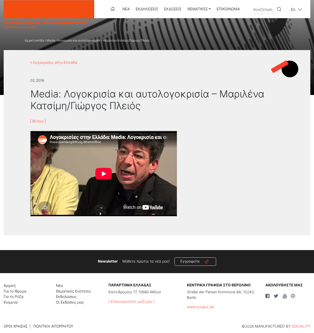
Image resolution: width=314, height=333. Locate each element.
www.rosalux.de (200, 307)
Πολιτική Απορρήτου (53, 326)
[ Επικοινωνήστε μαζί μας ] (131, 301)
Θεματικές (197, 9)
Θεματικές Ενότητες (73, 291)
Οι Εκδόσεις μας (70, 302)
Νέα (126, 9)
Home (112, 8)
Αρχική (10, 285)
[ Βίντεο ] (38, 121)
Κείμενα (11, 302)
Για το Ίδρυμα (15, 291)
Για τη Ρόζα (14, 296)
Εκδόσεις (173, 9)
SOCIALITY (301, 326)
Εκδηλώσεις (147, 9)
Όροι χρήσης (15, 326)
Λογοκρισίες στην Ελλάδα (54, 62)
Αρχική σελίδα (34, 40)
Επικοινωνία (228, 9)
